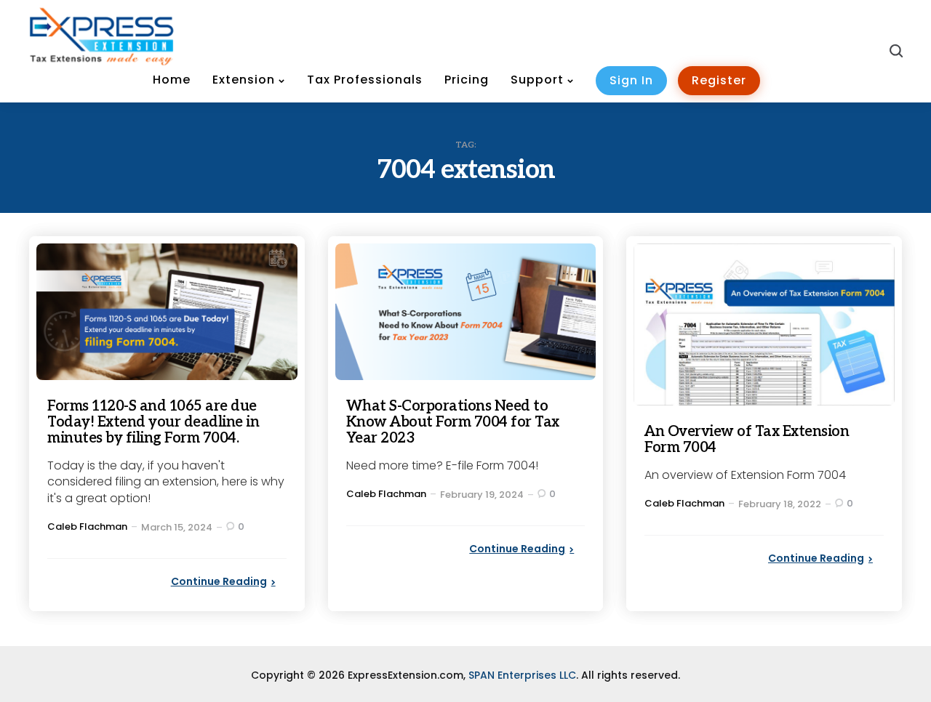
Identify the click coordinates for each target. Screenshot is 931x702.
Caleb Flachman (87, 526)
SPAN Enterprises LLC (522, 675)
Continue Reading (219, 581)
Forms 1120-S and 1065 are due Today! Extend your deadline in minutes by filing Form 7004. (153, 422)
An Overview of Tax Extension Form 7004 (746, 439)
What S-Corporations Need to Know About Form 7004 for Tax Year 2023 (452, 422)
